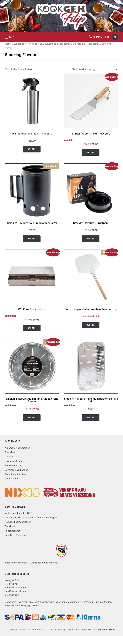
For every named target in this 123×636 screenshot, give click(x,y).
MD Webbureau (106, 629)
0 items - (101, 37)
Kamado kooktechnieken (18, 521)
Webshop (19, 43)
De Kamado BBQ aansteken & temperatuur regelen (31, 517)
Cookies (9, 456)
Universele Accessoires (86, 43)
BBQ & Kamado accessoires (55, 43)
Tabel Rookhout (13, 530)
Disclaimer (10, 452)
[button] (10, 37)
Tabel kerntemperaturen (17, 535)
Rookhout (10, 526)
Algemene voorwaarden (17, 447)
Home (8, 43)
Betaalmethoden (13, 465)
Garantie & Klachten (15, 474)
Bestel (32, 149)
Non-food (32, 43)
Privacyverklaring (14, 461)
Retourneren (11, 478)
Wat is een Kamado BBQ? (18, 513)
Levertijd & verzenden (16, 469)
